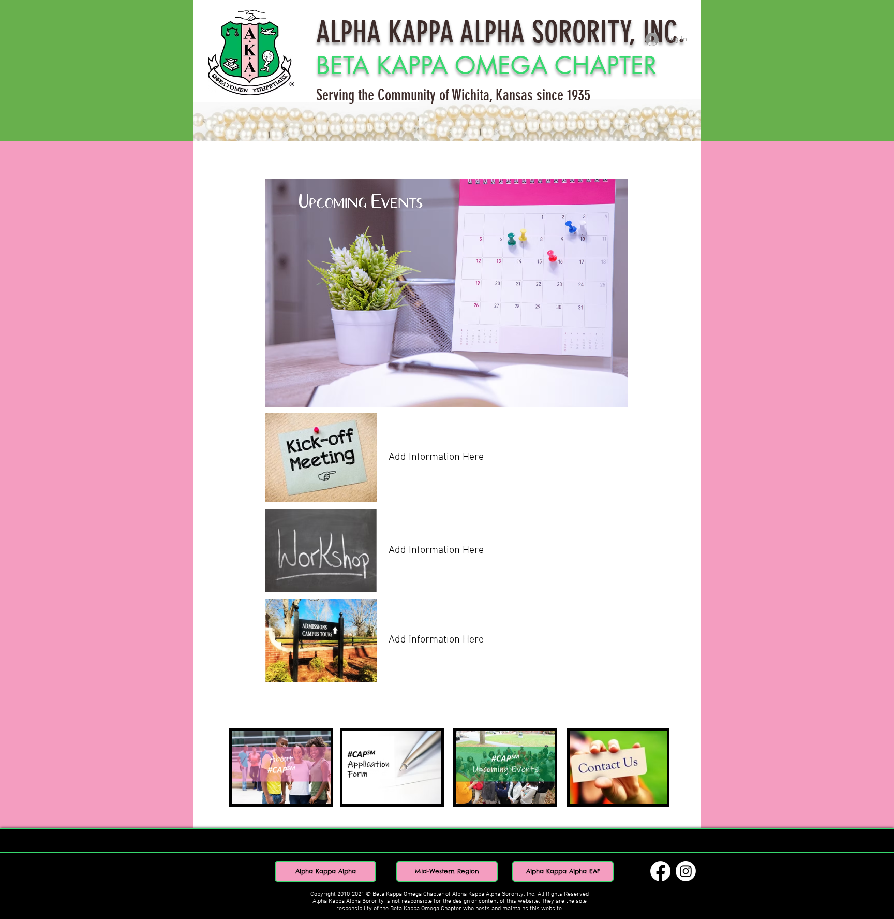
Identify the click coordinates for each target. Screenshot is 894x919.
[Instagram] (686, 871)
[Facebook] (660, 871)
